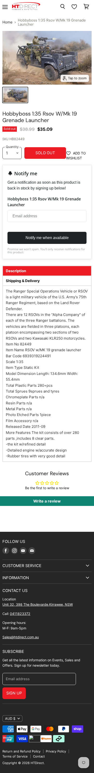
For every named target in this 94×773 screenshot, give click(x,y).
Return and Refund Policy (21, 751)
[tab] (47, 271)
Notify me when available (47, 238)
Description (16, 271)
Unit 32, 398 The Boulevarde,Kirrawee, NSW (37, 604)
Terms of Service (15, 756)
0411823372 (20, 614)
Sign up (14, 693)
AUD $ (10, 718)
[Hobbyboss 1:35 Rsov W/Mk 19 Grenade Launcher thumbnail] (15, 95)
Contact (39, 756)
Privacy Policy (56, 751)
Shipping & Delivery (23, 281)
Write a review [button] (47, 501)
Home (7, 22)
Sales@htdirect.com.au (20, 637)
